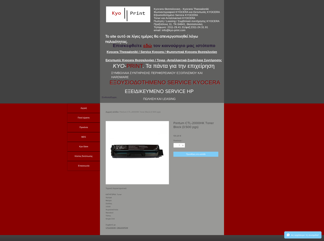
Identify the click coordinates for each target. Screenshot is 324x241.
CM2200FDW (122, 228)
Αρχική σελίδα (112, 112)
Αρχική (84, 108)
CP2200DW (111, 228)
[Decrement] (175, 145)
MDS (83, 137)
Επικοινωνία (83, 166)
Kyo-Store (83, 146)
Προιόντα (83, 127)
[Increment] (183, 145)
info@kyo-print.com (173, 30)
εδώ (147, 45)
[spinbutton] (179, 145)
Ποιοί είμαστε (84, 118)
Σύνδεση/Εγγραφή (110, 97)
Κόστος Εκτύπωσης (84, 156)
